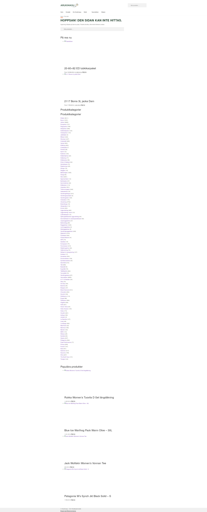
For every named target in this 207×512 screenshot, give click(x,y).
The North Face (64, 357)
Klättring (62, 145)
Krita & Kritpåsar (65, 162)
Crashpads (63, 147)
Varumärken (95, 12)
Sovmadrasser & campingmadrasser (70, 219)
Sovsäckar (63, 256)
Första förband (64, 237)
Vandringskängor (65, 193)
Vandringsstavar (65, 275)
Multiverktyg (63, 223)
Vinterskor (63, 200)
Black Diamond (64, 290)
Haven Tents (64, 307)
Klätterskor (63, 185)
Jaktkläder (63, 135)
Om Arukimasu (77, 12)
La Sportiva (63, 319)
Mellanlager (63, 172)
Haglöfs (62, 302)
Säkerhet (63, 233)
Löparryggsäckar (65, 221)
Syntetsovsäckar (65, 261)
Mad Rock (63, 325)
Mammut (62, 328)
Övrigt (62, 175)
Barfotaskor (63, 181)
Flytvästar (63, 235)
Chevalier (63, 292)
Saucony (63, 353)
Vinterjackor (63, 133)
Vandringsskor (64, 198)
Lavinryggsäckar (65, 227)
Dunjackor (63, 124)
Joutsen (62, 317)
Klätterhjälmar (64, 156)
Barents (62, 286)
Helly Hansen (64, 309)
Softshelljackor (64, 131)
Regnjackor (63, 126)
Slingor (62, 168)
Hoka (62, 311)
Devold (62, 294)
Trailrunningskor (65, 189)
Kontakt (68, 12)
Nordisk (62, 336)
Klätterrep (63, 158)
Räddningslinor (64, 248)
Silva (61, 355)
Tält (61, 265)
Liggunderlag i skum (66, 212)
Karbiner (62, 154)
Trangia (62, 359)
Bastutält (62, 267)
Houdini (62, 313)
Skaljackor (63, 128)
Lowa (62, 321)
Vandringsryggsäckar (66, 231)
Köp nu (84, 72)
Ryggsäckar (63, 225)
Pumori (62, 346)
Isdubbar (62, 242)
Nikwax (62, 334)
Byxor (62, 120)
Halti (61, 304)
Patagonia (63, 340)
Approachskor (64, 179)
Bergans (62, 288)
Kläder (62, 118)
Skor (61, 177)
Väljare (103, 12)
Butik (85, 12)
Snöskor (62, 254)
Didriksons (63, 296)
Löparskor (63, 187)
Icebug (62, 315)
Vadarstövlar (64, 191)
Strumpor (63, 139)
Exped (62, 298)
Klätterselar (63, 160)
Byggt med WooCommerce (68, 511)
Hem (61, 12)
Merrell (62, 330)
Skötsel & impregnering (67, 252)
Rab (61, 349)
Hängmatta (63, 206)
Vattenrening (64, 250)
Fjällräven (63, 300)
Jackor (62, 122)
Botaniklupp (63, 204)
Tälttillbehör (63, 271)
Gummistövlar (64, 183)
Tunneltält (63, 273)
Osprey (62, 338)
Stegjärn (62, 170)
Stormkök (63, 263)
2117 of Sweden (65, 279)
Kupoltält (63, 269)
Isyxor (62, 151)
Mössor (62, 137)
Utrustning (63, 202)
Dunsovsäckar (64, 258)
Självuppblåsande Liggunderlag (69, 216)
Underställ (63, 141)
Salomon (63, 351)
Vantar (62, 143)
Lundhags (63, 323)
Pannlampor (64, 246)
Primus (62, 344)
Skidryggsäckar (64, 229)
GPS (61, 240)
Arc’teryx (62, 284)
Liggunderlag (64, 210)
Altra (61, 281)
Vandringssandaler (65, 196)
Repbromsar (64, 166)
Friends (62, 149)
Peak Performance (65, 342)
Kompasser (63, 244)
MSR (61, 332)
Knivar (62, 208)
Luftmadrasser (64, 214)
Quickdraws (63, 164)
